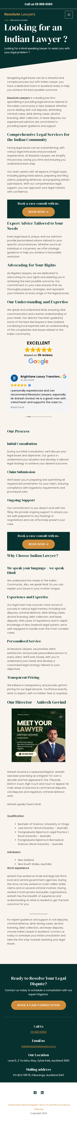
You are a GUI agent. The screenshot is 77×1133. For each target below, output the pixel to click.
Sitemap (38, 1109)
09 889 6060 (39, 1032)
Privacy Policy (61, 1104)
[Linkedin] (42, 1092)
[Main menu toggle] (69, 15)
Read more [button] (17, 407)
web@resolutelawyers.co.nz (38, 1046)
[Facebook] (35, 1092)
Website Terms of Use (40, 1104)
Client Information (18, 1104)
